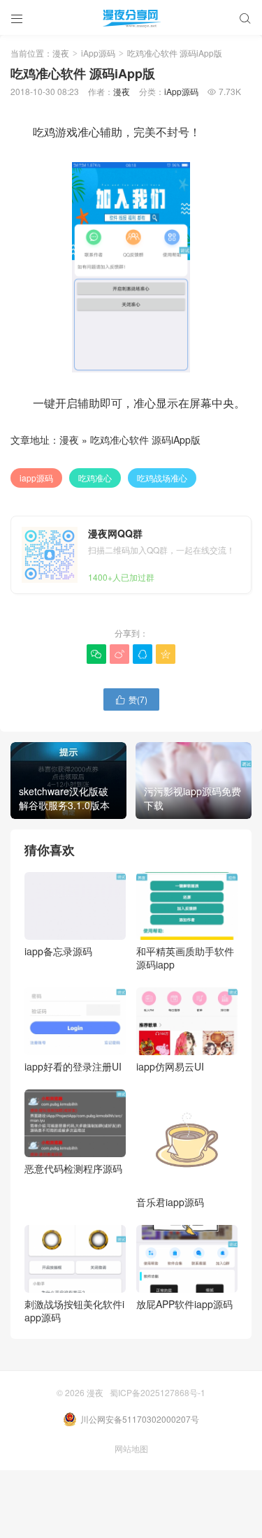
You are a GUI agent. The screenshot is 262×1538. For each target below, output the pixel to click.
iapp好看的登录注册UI (73, 1066)
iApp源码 (98, 53)
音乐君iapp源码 (170, 1202)
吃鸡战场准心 (162, 478)
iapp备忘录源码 (58, 951)
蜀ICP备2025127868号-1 (157, 1392)
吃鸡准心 (95, 478)
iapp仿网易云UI (170, 1066)
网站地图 (131, 1448)
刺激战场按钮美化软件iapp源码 (74, 1310)
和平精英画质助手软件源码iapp (185, 957)
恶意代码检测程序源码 (73, 1168)
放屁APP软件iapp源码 (184, 1304)
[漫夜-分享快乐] (131, 17)
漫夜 (60, 53)
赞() (131, 699)
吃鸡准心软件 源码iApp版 (145, 440)
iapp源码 (36, 478)
